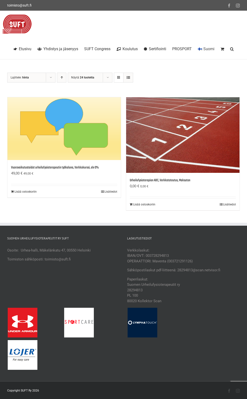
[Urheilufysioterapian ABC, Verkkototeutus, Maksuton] (183, 135)
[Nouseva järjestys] (61, 78)
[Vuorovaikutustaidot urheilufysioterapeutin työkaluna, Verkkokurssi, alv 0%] (64, 128)
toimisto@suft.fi (19, 5)
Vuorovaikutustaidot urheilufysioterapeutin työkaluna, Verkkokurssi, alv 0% (55, 167)
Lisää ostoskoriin (25, 191)
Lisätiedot (110, 191)
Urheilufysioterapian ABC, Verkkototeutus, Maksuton (160, 180)
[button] (232, 48)
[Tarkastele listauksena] (128, 77)
